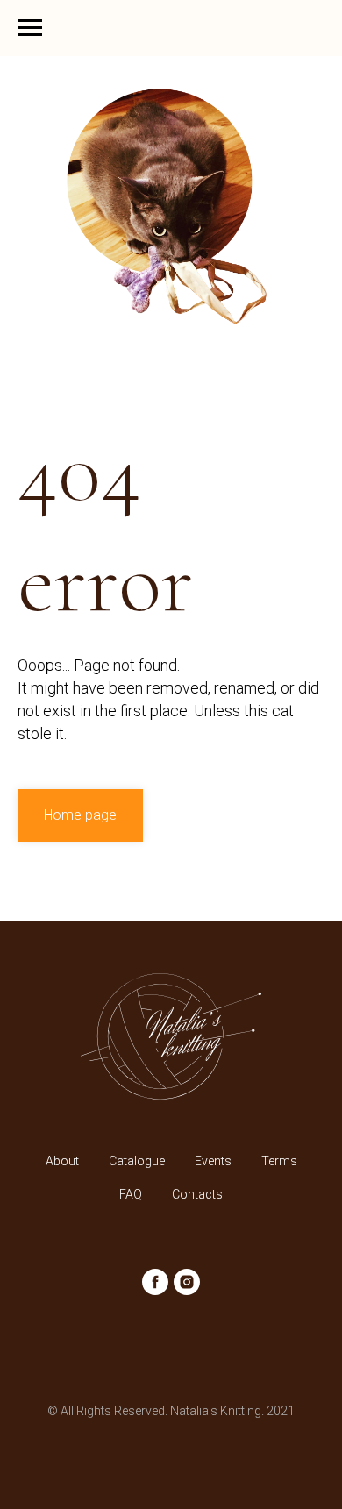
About (62, 1161)
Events (213, 1161)
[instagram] (187, 1282)
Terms (279, 1161)
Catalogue (137, 1161)
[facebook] (155, 1282)
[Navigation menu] (30, 28)
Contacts (197, 1194)
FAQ (130, 1194)
